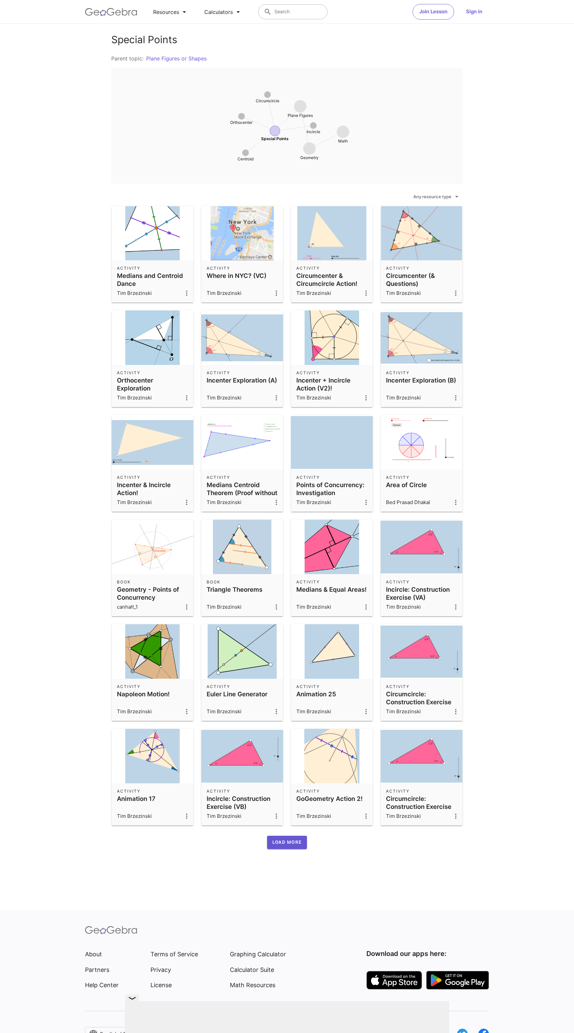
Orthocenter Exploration (135, 384)
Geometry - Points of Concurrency (148, 593)
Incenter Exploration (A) (242, 380)
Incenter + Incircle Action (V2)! (323, 384)
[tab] (170, 12)
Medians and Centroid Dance (150, 279)
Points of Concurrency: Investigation (330, 488)
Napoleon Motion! (143, 694)
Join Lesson (433, 11)
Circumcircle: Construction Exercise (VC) (418, 702)
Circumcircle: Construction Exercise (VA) (418, 806)
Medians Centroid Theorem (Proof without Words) (242, 492)
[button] (287, 842)
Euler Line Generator (237, 694)
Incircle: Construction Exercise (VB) (238, 802)
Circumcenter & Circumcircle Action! (326, 279)
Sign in (474, 11)
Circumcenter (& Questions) (410, 279)
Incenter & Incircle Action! (144, 488)
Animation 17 (136, 798)
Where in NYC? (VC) (236, 275)
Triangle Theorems (234, 589)
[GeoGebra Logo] (111, 12)
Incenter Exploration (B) (421, 380)
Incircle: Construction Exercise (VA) (418, 593)
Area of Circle (406, 484)
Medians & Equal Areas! (331, 589)
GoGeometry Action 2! (329, 798)
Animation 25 (316, 694)
